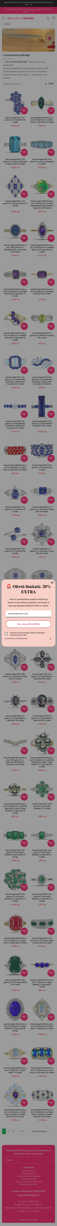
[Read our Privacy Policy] (50, 639)
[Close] (52, 582)
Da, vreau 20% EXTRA (28, 624)
